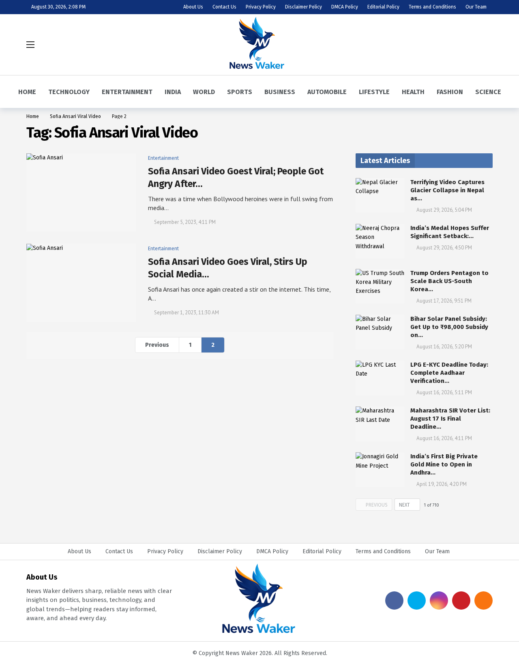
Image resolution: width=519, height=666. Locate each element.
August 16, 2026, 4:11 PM (444, 438)
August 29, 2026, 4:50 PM (444, 247)
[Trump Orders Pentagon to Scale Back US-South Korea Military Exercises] (380, 286)
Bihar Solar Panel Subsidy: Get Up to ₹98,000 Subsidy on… (449, 327)
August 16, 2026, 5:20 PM (444, 346)
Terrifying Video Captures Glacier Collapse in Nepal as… (447, 190)
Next (404, 505)
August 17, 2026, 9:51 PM (444, 300)
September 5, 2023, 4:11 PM (185, 222)
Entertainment (163, 158)
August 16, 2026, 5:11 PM (444, 392)
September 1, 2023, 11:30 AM (186, 312)
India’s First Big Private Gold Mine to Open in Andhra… (444, 464)
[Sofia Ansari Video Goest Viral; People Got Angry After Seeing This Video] (81, 192)
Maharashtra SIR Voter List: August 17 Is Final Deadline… (450, 418)
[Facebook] (394, 600)
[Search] (486, 45)
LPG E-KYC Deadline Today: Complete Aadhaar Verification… (449, 373)
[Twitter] (416, 600)
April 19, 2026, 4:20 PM (441, 484)
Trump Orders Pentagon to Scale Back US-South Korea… (449, 281)
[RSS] (483, 600)
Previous (157, 345)
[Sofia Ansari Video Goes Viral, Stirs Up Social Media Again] (81, 283)
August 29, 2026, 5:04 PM (444, 209)
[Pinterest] (461, 600)
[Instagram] (439, 600)
